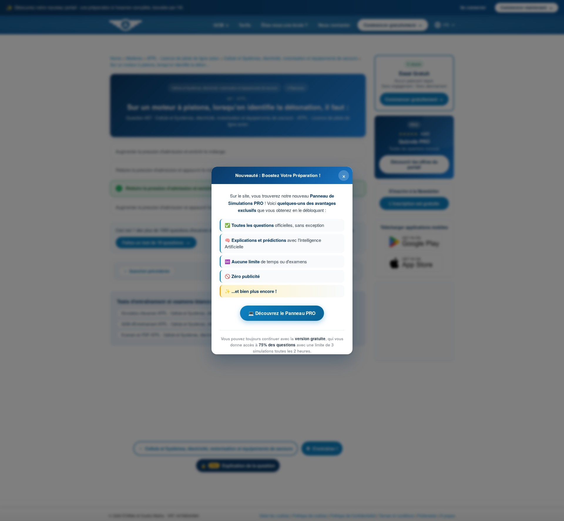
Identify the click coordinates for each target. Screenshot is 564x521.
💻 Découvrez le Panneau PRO (281, 313)
